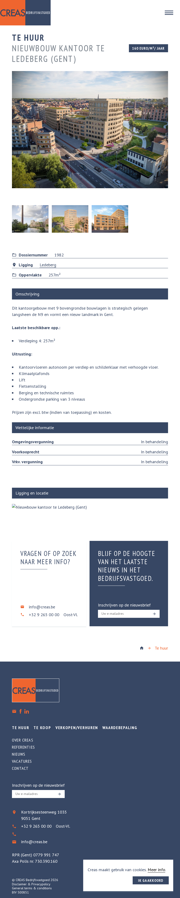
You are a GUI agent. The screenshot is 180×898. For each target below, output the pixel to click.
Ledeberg (48, 264)
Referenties (23, 747)
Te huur (161, 648)
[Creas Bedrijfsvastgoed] (141, 648)
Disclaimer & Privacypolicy (31, 884)
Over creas (22, 740)
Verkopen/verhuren (77, 727)
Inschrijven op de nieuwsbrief (124, 605)
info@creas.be (42, 607)
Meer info (156, 869)
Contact (20, 768)
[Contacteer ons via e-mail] (14, 711)
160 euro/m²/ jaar (148, 48)
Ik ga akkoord (150, 880)
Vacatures (22, 761)
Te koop (42, 727)
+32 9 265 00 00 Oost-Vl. (53, 614)
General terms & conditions (32, 888)
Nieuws (18, 754)
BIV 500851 (20, 892)
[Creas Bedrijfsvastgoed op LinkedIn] (26, 711)
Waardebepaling (119, 727)
